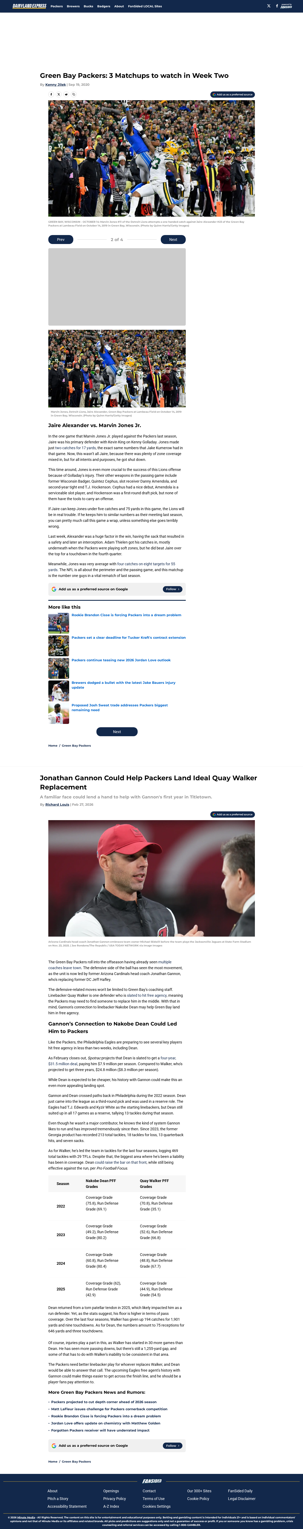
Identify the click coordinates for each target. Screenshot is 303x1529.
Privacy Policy (114, 1498)
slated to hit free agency (147, 995)
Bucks (88, 6)
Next (173, 239)
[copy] (74, 94)
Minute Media (26, 1517)
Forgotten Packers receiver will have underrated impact (100, 1430)
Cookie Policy (198, 1498)
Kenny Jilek (55, 85)
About (119, 6)
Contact (149, 1491)
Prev (61, 239)
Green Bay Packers (76, 745)
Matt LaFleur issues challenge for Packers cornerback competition (109, 1409)
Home (52, 745)
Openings (111, 1491)
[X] (269, 6)
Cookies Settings (157, 1506)
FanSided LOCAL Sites (145, 6)
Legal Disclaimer (242, 1498)
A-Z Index (111, 1506)
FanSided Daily (240, 1491)
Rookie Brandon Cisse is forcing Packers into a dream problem (106, 1416)
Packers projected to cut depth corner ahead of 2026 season (104, 1402)
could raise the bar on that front (121, 1162)
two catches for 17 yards (75, 448)
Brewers (73, 6)
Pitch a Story (57, 1498)
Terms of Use (154, 1498)
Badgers (103, 6)
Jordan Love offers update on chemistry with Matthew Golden (105, 1423)
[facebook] (277, 6)
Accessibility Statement (67, 1506)
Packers (57, 6)
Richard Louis (57, 805)
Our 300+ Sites (199, 1491)
